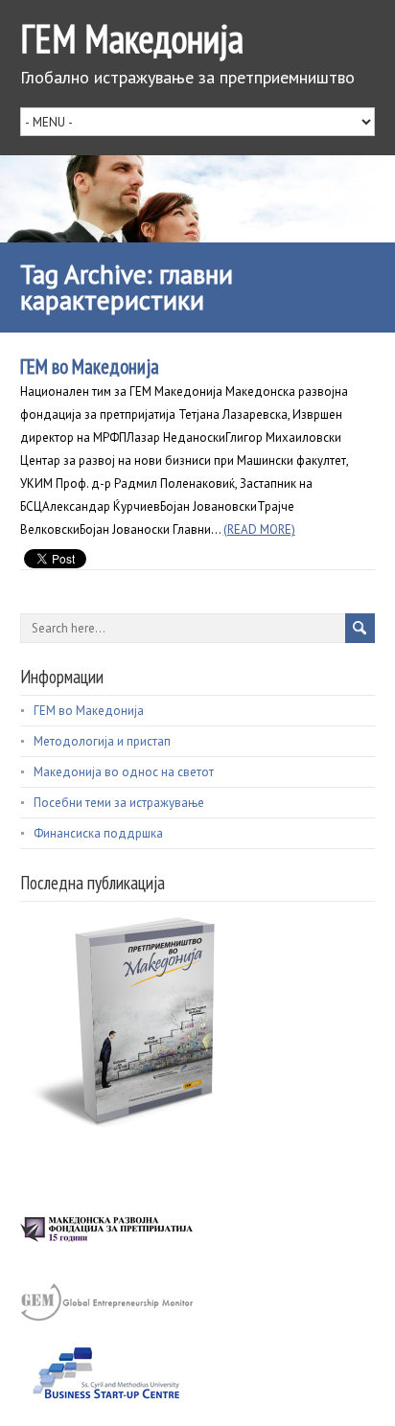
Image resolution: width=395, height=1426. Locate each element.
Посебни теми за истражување (119, 802)
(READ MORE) (259, 529)
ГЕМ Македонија (132, 38)
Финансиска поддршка (98, 833)
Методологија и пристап (102, 741)
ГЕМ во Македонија (89, 367)
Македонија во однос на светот (124, 772)
